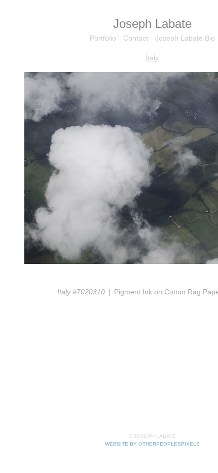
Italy (152, 58)
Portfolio (103, 38)
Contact (135, 38)
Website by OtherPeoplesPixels (152, 444)
